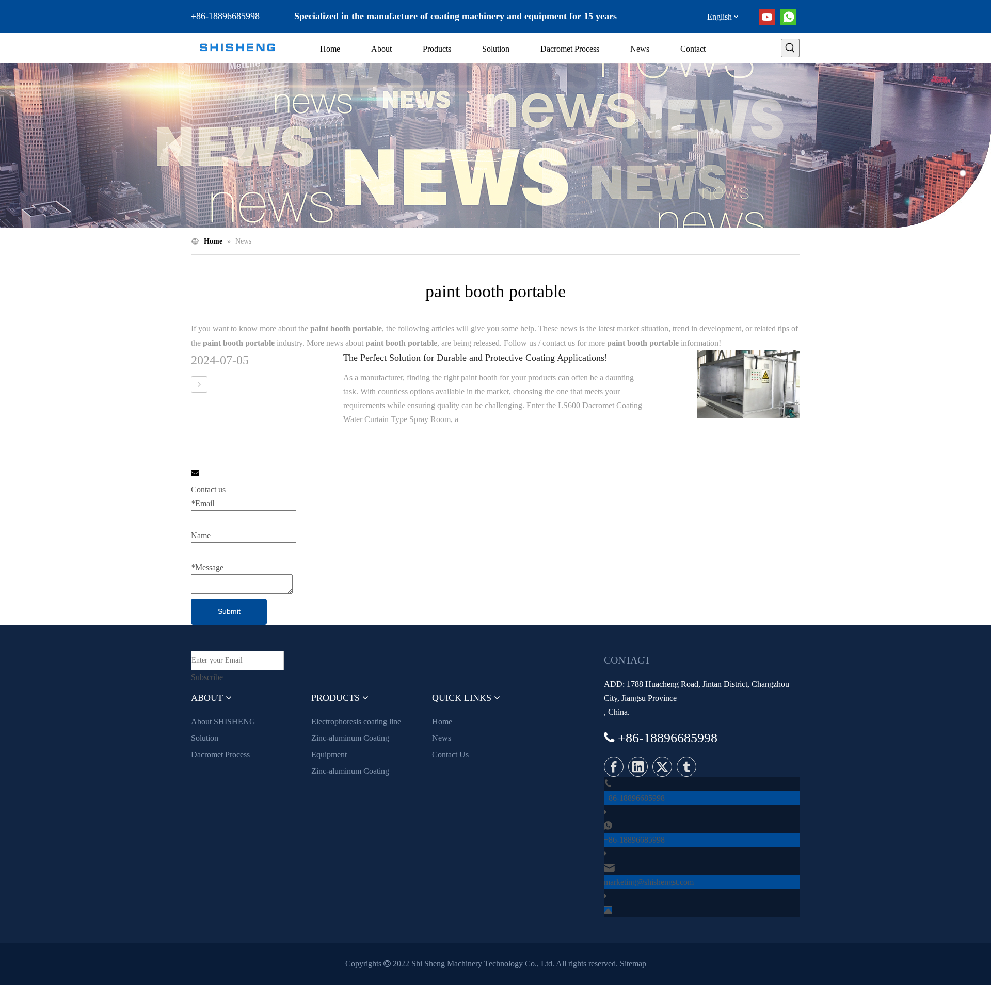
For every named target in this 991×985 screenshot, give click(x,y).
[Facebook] (614, 767)
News (441, 738)
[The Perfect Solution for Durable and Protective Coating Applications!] (199, 384)
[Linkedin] (638, 767)
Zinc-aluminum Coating (350, 771)
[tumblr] (686, 767)
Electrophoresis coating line (356, 721)
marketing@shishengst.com (649, 882)
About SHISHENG (223, 721)
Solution (204, 738)
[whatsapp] (788, 17)
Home (442, 721)
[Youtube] (767, 17)
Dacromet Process (220, 754)
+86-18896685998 (634, 798)
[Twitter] (662, 767)
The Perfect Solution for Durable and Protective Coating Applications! (475, 357)
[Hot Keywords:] (790, 48)
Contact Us (450, 754)
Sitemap (633, 963)
